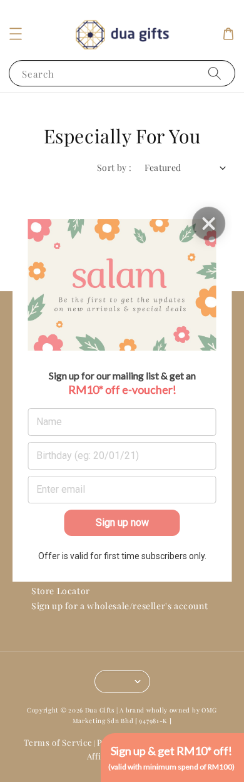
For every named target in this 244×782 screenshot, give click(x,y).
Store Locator (60, 591)
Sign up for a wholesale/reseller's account (119, 606)
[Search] (215, 73)
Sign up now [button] (122, 522)
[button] (15, 34)
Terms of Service (58, 742)
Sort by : (114, 167)
